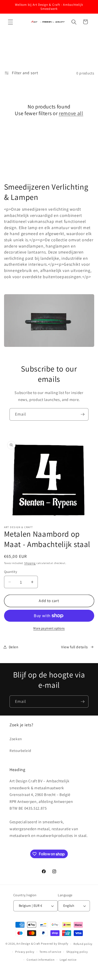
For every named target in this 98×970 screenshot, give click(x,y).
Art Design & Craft (28, 944)
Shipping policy (77, 951)
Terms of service (50, 951)
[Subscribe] (82, 414)
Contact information (41, 959)
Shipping (30, 563)
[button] (10, 22)
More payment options (49, 628)
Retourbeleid (20, 750)
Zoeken (16, 738)
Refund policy (83, 944)
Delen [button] (13, 646)
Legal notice (68, 959)
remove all (71, 113)
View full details (74, 646)
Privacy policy (24, 951)
